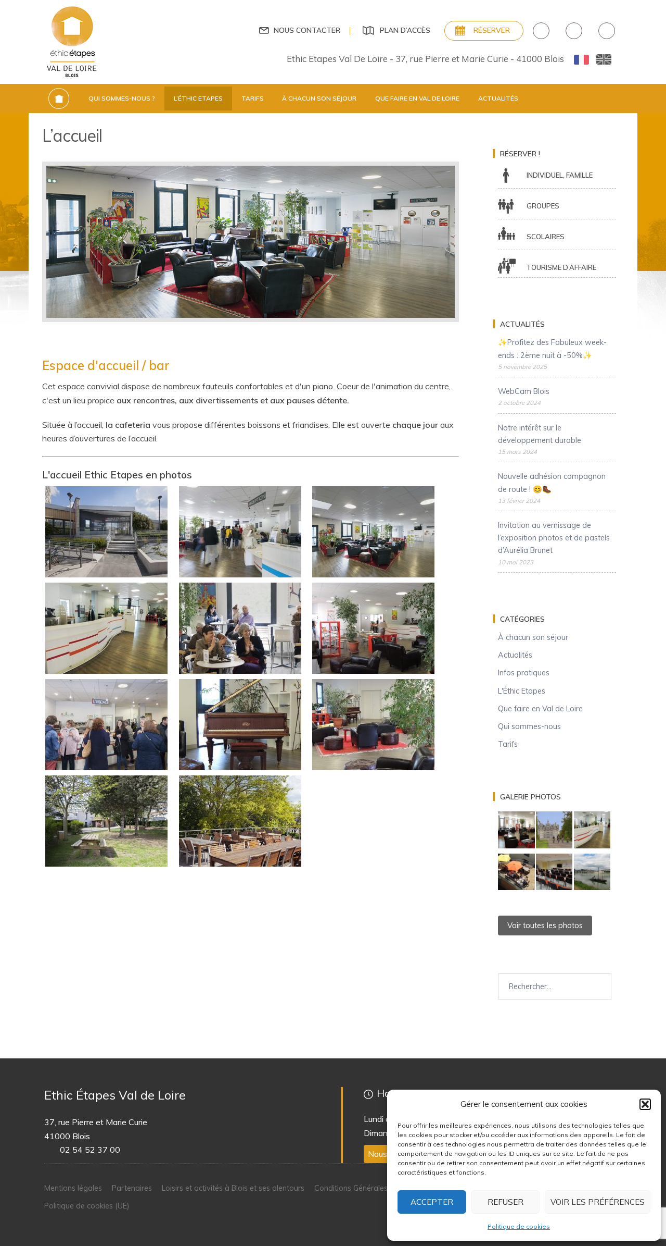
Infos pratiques (523, 672)
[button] (645, 1104)
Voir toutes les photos (545, 925)
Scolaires (546, 236)
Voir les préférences (597, 1202)
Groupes (543, 206)
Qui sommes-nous (529, 726)
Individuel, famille (560, 175)
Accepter (432, 1202)
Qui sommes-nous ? (121, 98)
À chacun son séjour (319, 98)
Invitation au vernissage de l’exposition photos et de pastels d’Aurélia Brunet (554, 538)
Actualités (498, 98)
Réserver (491, 30)
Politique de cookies (519, 1226)
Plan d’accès (405, 30)
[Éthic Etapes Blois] (72, 41)
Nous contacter (307, 30)
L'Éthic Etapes (521, 691)
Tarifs (252, 98)
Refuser (505, 1202)
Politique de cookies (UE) (87, 1206)
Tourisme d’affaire (561, 267)
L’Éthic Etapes (198, 98)
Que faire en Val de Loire (417, 98)
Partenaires (132, 1188)
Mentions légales (73, 1188)
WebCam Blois (523, 391)
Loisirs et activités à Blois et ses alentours (233, 1188)
